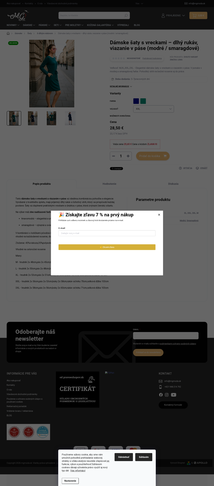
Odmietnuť (123, 457)
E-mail (62, 228)
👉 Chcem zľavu (107, 247)
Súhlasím (144, 457)
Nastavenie (70, 480)
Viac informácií (77, 470)
